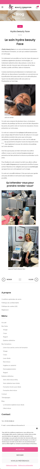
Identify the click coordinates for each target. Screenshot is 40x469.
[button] (37, 428)
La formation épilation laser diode (13, 405)
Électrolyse (6, 362)
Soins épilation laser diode (11, 383)
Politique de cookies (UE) (9, 306)
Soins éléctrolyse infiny (10, 379)
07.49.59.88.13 (9, 421)
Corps (5, 333)
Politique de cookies (11, 465)
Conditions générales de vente (11, 299)
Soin (23, 18)
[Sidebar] (2, 143)
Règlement (5, 310)
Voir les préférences (20, 461)
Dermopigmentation (9, 369)
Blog (3, 401)
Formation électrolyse (10, 390)
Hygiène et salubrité (9, 365)
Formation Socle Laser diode (12, 387)
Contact (4, 394)
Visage (5, 329)
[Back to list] (20, 279)
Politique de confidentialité (25, 465)
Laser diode (6, 358)
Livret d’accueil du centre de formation (15, 347)
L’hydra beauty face (8, 49)
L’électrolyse (7, 408)
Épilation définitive (9, 340)
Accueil (4, 322)
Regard (5, 337)
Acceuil (17, 18)
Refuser (20, 455)
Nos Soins (5, 326)
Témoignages (6, 397)
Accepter (20, 449)
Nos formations (6, 344)
